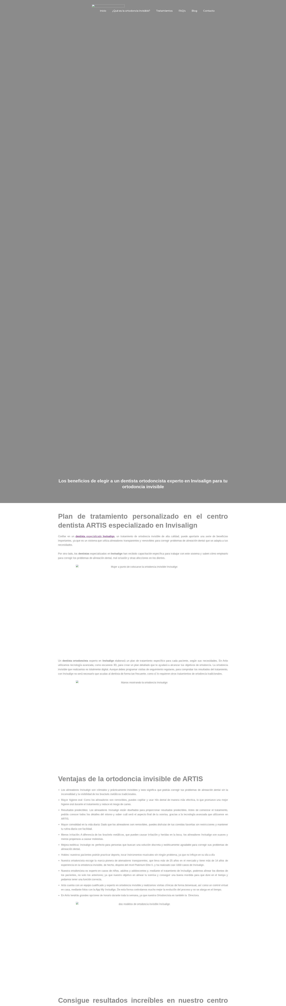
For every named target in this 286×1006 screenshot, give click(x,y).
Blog (194, 10)
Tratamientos (164, 10)
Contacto (209, 10)
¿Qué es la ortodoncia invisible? (131, 10)
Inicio (103, 10)
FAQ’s (182, 10)
